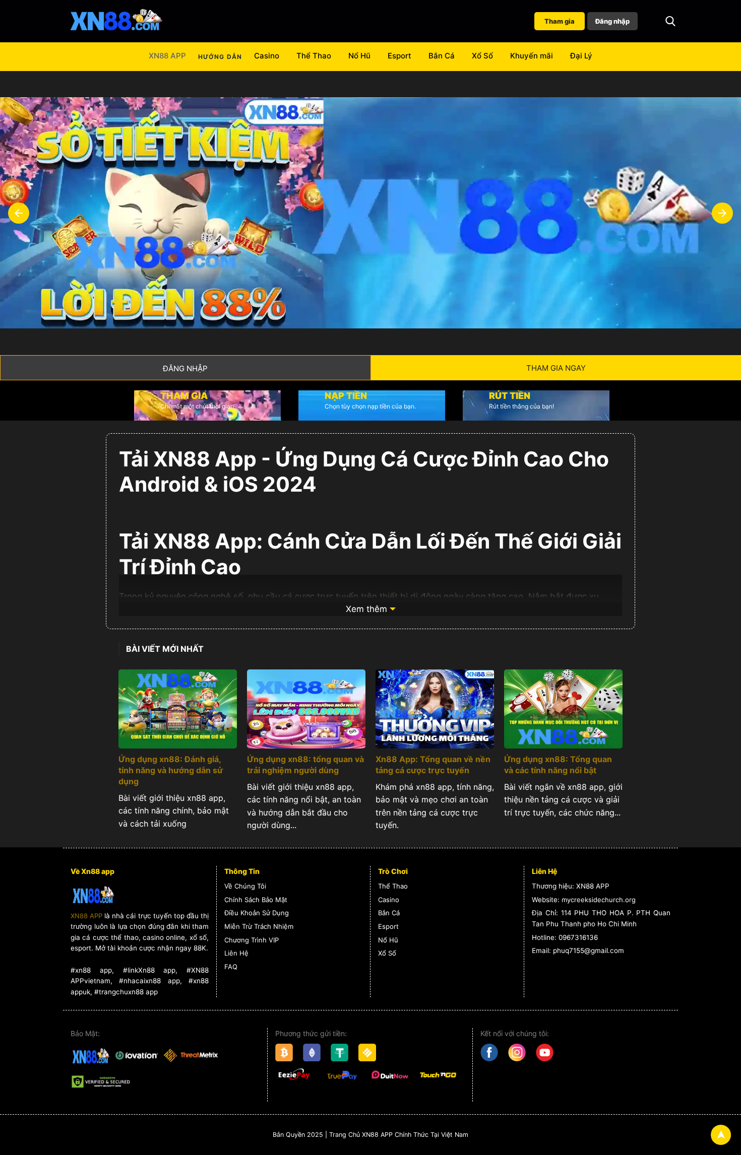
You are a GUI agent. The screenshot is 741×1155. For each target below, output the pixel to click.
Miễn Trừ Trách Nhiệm (258, 926)
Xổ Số (482, 55)
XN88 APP (167, 55)
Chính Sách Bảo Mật (255, 900)
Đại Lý (581, 55)
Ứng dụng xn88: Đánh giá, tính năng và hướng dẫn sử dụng (170, 770)
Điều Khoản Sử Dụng (256, 913)
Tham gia (559, 21)
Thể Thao (313, 55)
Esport (399, 55)
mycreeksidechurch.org (599, 900)
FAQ (230, 967)
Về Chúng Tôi (245, 886)
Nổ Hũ (359, 55)
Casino (266, 55)
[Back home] (116, 21)
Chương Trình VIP (251, 940)
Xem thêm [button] (366, 609)
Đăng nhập (612, 21)
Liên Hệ (236, 953)
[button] (670, 21)
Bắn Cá (441, 55)
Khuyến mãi (531, 55)
